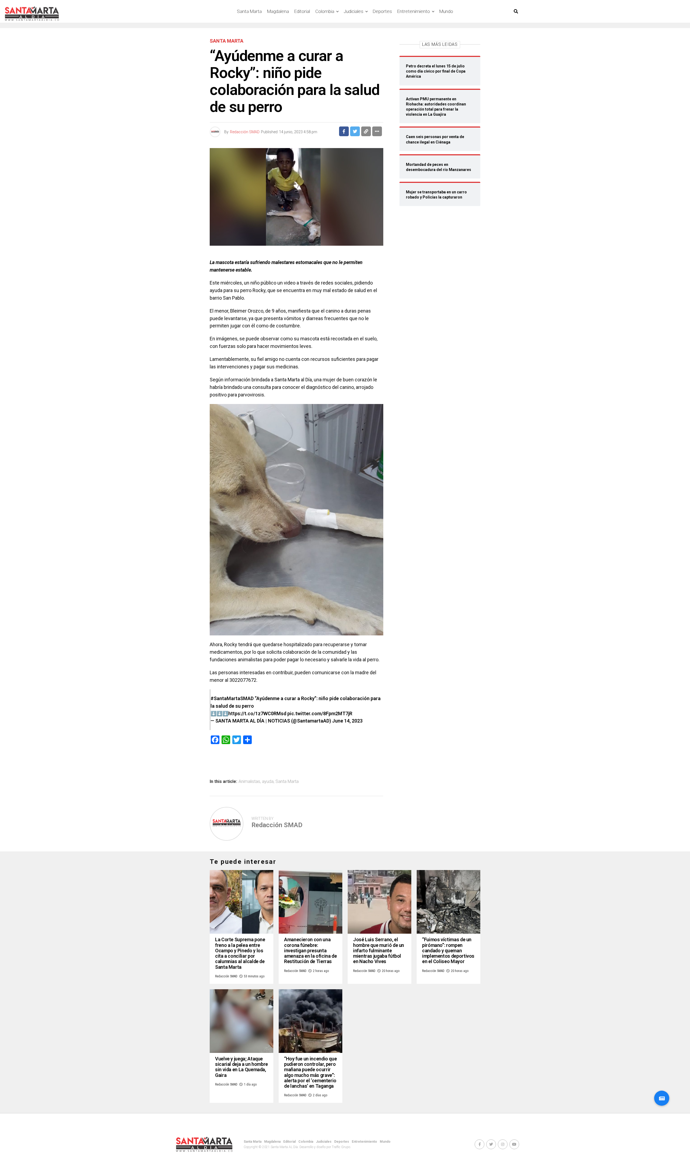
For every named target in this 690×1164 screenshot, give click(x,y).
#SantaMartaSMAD (232, 698)
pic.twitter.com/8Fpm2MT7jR (319, 713)
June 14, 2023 (347, 721)
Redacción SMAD (245, 132)
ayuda (268, 781)
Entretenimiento (413, 11)
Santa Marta (249, 11)
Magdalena (278, 11)
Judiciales (353, 11)
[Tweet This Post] (355, 131)
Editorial (302, 11)
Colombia (324, 11)
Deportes (382, 11)
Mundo (446, 11)
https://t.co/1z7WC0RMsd (257, 713)
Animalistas (249, 781)
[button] (661, 1098)
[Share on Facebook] (344, 131)
